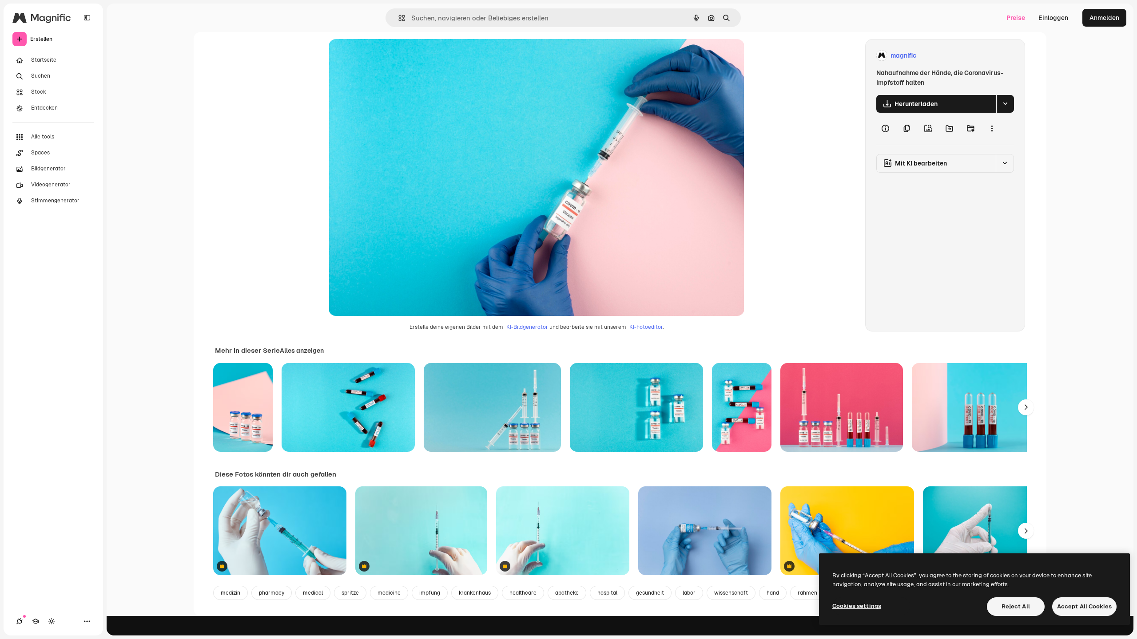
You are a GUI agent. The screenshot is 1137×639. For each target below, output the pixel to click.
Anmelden (1104, 18)
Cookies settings (856, 606)
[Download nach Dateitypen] (1005, 104)
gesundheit (650, 592)
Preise (1015, 18)
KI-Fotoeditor (646, 327)
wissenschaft (731, 592)
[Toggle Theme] (51, 621)
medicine (389, 592)
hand (773, 592)
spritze (350, 592)
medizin (230, 592)
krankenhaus (475, 592)
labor (689, 592)
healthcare (523, 592)
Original (385, 55)
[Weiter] (1026, 407)
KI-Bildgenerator (527, 327)
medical (313, 592)
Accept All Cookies (1084, 606)
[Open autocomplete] (398, 18)
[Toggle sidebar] (87, 18)
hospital (607, 592)
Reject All (1016, 606)
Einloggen (1053, 18)
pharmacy (271, 592)
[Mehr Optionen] (992, 129)
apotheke (567, 592)
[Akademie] (35, 621)
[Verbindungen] (19, 621)
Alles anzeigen (302, 351)
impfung (429, 592)
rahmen (807, 592)
